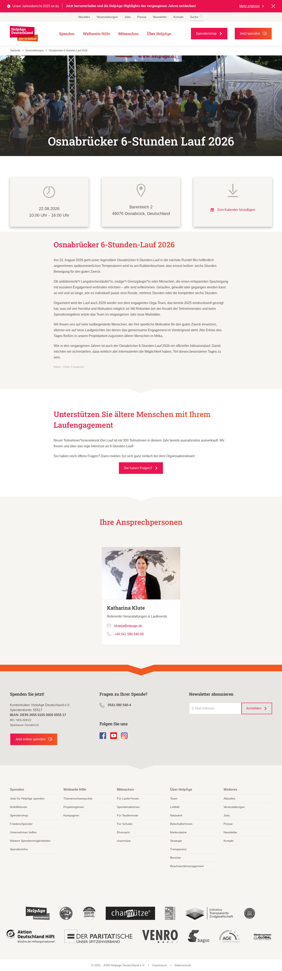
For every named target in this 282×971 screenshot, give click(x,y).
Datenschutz (183, 965)
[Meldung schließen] (273, 6)
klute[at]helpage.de (128, 626)
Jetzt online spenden (30, 739)
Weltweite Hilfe (96, 33)
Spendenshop (206, 33)
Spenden (67, 33)
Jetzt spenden (250, 33)
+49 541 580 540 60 (129, 634)
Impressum (159, 965)
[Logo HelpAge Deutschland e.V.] (24, 33)
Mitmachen (128, 33)
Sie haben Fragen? (138, 468)
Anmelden (253, 708)
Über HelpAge (159, 33)
